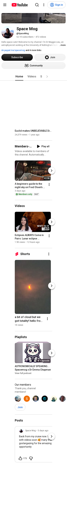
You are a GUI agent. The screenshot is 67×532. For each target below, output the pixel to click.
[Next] (51, 170)
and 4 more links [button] (33, 50)
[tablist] (33, 76)
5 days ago (43, 430)
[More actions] (49, 184)
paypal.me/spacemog (14, 50)
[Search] (37, 5)
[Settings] (44, 5)
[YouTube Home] (19, 5)
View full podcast (23, 373)
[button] (47, 76)
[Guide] (5, 5)
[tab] (19, 76)
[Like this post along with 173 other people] (20, 458)
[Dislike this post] (31, 458)
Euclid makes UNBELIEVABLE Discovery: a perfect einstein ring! (33, 130)
